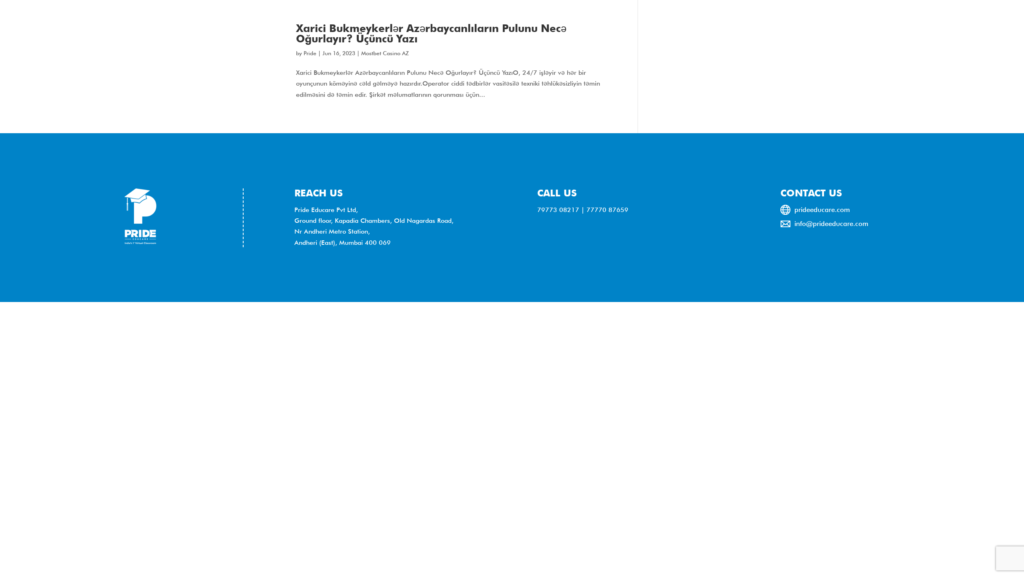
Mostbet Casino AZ (385, 53)
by (300, 53)
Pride (310, 53)
